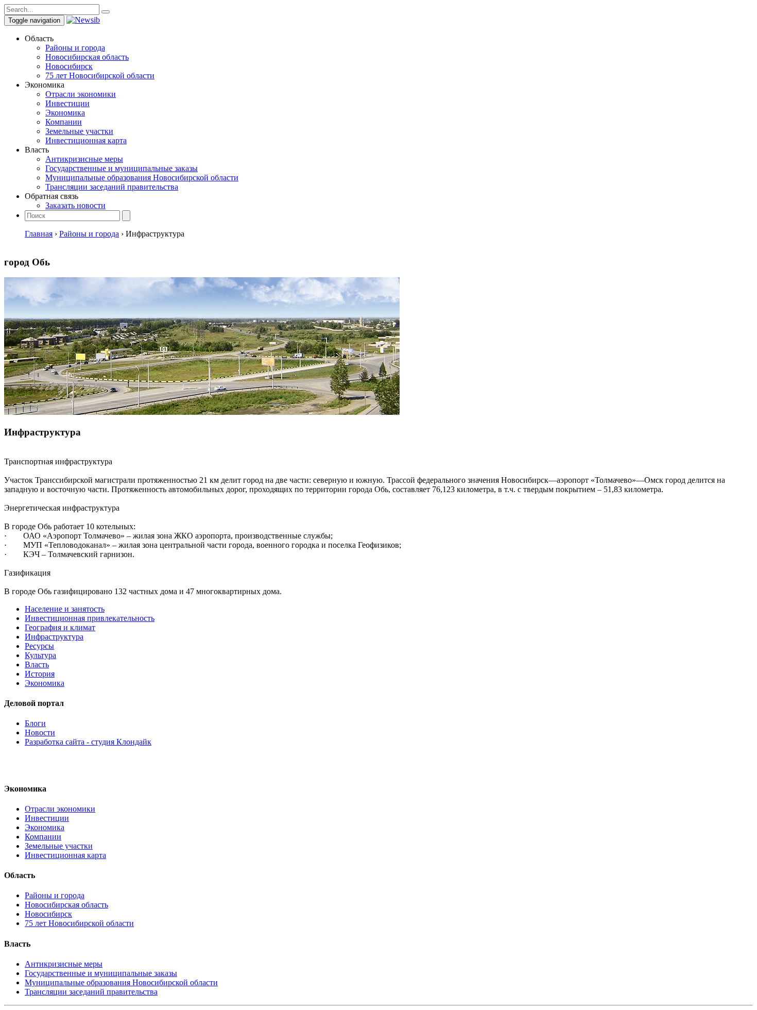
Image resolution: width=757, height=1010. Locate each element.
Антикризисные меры (84, 159)
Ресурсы (39, 646)
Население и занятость (65, 608)
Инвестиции (67, 103)
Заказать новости (75, 205)
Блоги (35, 723)
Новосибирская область (87, 57)
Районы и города (75, 47)
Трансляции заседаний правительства (111, 186)
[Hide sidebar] (105, 11)
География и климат (60, 627)
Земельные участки (79, 131)
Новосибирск (69, 66)
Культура (40, 655)
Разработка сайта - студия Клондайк (88, 741)
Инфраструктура (54, 636)
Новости (40, 732)
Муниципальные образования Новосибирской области (141, 177)
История (40, 673)
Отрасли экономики (80, 94)
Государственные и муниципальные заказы (121, 168)
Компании (63, 121)
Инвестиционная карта (86, 140)
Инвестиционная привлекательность (89, 618)
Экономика (65, 112)
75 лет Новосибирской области (99, 75)
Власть (37, 664)
